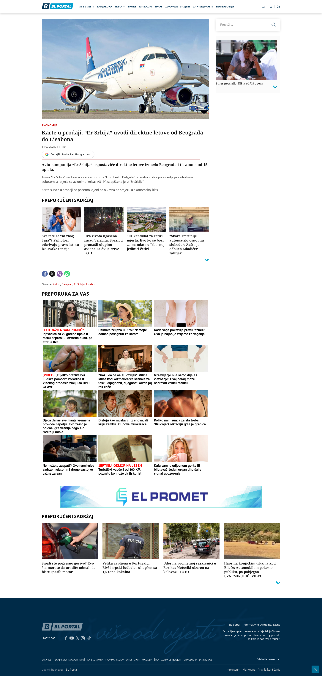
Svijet (129, 659)
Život (158, 6)
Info (118, 6)
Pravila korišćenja (269, 669)
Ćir (278, 6)
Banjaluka (104, 6)
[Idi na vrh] (315, 669)
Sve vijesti (86, 6)
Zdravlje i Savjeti (177, 6)
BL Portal (72, 669)
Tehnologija (225, 6)
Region (120, 659)
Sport (132, 6)
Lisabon (91, 284)
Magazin (145, 6)
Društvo (84, 659)
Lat (271, 6)
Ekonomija (50, 125)
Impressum (233, 669)
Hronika (110, 659)
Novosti (73, 659)
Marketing (249, 669)
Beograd (67, 284)
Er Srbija (79, 284)
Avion (56, 284)
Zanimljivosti (203, 6)
